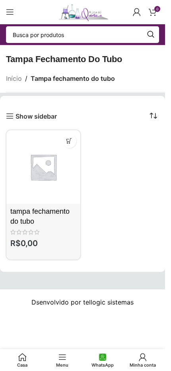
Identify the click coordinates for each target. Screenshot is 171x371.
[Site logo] (82, 11)
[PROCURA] (150, 34)
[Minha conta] (137, 12)
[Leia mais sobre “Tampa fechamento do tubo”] (69, 141)
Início (14, 78)
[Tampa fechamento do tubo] (43, 167)
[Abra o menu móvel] (10, 12)
